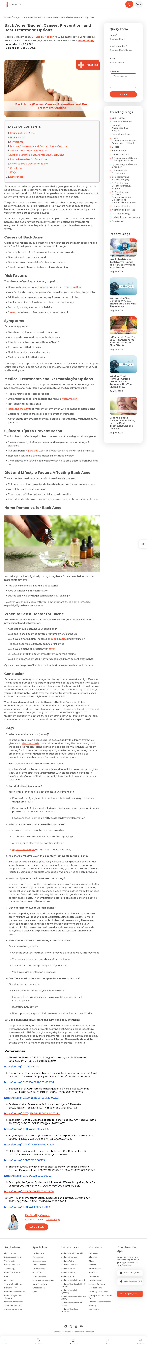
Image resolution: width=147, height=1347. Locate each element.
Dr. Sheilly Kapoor (43, 37)
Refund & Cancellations (14, 1292)
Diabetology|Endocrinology (126, 217)
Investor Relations (97, 1284)
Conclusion (16, 168)
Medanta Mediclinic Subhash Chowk (73, 1285)
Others (115, 147)
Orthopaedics (39, 1269)
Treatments (9, 1261)
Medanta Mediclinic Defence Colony (73, 1297)
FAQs (13, 172)
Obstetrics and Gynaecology (119, 171)
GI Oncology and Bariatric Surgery (120, 178)
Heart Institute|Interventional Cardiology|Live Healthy (124, 140)
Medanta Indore (68, 1272)
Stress (11, 312)
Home (7, 17)
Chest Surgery (39, 1288)
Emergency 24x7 (12, 1265)
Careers (92, 1265)
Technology (9, 1269)
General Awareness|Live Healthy (120, 128)
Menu (5, 1344)
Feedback (93, 1272)
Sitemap (92, 1305)
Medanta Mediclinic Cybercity (69, 1291)
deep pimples (59, 639)
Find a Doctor (10, 1253)
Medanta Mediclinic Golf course (71, 1304)
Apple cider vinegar (23, 849)
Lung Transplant (40, 1284)
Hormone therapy (18, 409)
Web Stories (94, 1309)
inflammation (69, 399)
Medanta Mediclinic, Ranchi (73, 1280)
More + (36, 1292)
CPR (6, 1276)
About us (93, 1257)
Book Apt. (74, 1344)
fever (52, 649)
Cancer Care (38, 1257)
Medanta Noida (67, 1276)
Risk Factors (17, 137)
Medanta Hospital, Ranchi (72, 1253)
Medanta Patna (67, 1261)
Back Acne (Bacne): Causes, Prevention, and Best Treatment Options (58, 17)
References (16, 176)
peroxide (33, 450)
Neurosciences (39, 1261)
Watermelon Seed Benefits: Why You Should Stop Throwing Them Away (123, 302)
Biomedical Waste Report (100, 1302)
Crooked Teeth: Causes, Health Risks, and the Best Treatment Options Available (122, 423)
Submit (123, 94)
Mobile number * (118, 46)
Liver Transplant (40, 1276)
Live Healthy (118, 118)
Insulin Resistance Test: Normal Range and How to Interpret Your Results (122, 263)
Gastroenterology (121, 213)
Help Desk (93, 1253)
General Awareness (122, 121)
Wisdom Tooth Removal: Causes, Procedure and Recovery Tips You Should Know (121, 381)
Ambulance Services (13, 1309)
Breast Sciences (120, 154)
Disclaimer (9, 1280)
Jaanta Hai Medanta (12, 1305)
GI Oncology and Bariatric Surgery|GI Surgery (122, 186)
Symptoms (16, 141)
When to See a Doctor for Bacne (29, 163)
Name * (113, 35)
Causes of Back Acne (22, 133)
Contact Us (94, 1276)
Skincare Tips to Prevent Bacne (28, 150)
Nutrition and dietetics (123, 210)
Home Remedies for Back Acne (28, 159)
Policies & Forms (96, 1288)
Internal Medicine (121, 206)
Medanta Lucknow (69, 1265)
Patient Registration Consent (13, 1296)
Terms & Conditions (13, 1284)
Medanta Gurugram (69, 1257)
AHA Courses (94, 1269)
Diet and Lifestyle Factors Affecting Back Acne (37, 155)
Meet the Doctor (36, 1227)
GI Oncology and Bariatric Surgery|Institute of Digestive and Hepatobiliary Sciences (124, 197)
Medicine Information (13, 1302)
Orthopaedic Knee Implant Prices (100, 1296)
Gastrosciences (39, 1265)
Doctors (38, 1344)
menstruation (73, 287)
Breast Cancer (119, 150)
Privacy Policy (10, 1288)
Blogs (16, 17)
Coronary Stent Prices (98, 1292)
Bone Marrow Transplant (43, 1280)
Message (114, 71)
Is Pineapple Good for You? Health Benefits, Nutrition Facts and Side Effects (122, 341)
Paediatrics (117, 221)
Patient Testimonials (13, 1272)
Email (112, 58)
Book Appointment (12, 1257)
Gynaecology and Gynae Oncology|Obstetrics (124, 159)
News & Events (95, 1280)
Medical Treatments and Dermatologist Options (38, 146)
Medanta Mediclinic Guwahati (69, 1310)
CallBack (140, 1344)
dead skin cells (30, 743)
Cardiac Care (38, 1253)
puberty (43, 287)
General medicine (121, 134)
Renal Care (37, 1272)
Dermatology (86, 40)
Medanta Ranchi (68, 1269)
